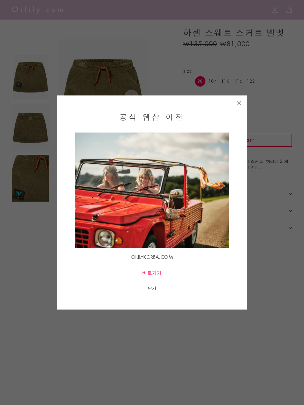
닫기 (152, 288)
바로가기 (152, 273)
